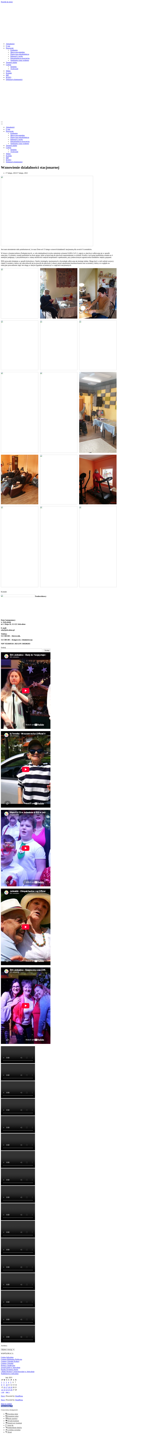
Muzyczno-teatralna (17, 52)
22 (2, 1390)
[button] (7, 1406)
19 (11, 1387)
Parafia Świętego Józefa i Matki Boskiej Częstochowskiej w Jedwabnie (17, 1371)
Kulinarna (14, 50)
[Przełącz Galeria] (40, 148)
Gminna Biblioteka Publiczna (11, 1359)
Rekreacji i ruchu (16, 56)
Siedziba (13, 67)
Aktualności (10, 44)
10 (7, 1385)
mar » (8, 1392)
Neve (3, 1396)
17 (7, 1387)
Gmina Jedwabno (7, 1357)
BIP (7, 75)
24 (7, 1390)
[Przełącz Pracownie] (40, 131)
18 (9, 1387)
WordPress (19, 1396)
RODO (8, 77)
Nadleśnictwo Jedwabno (10, 1374)
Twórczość (14, 69)
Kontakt (9, 73)
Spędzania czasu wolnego (19, 60)
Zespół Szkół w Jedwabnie (10, 1367)
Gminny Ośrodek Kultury (10, 1361)
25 (9, 1390)
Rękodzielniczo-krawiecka (20, 58)
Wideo (8, 71)
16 (4, 1387)
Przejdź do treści (7, 2)
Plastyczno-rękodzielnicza (19, 54)
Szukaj (3, 647)
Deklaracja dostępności (14, 79)
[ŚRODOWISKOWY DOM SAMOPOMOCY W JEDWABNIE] (51, 40)
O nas (8, 46)
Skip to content (6, 1404)
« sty (2, 1392)
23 (4, 1390)
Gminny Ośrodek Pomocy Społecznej (8, 1364)
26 (11, 1390)
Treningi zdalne (11, 62)
